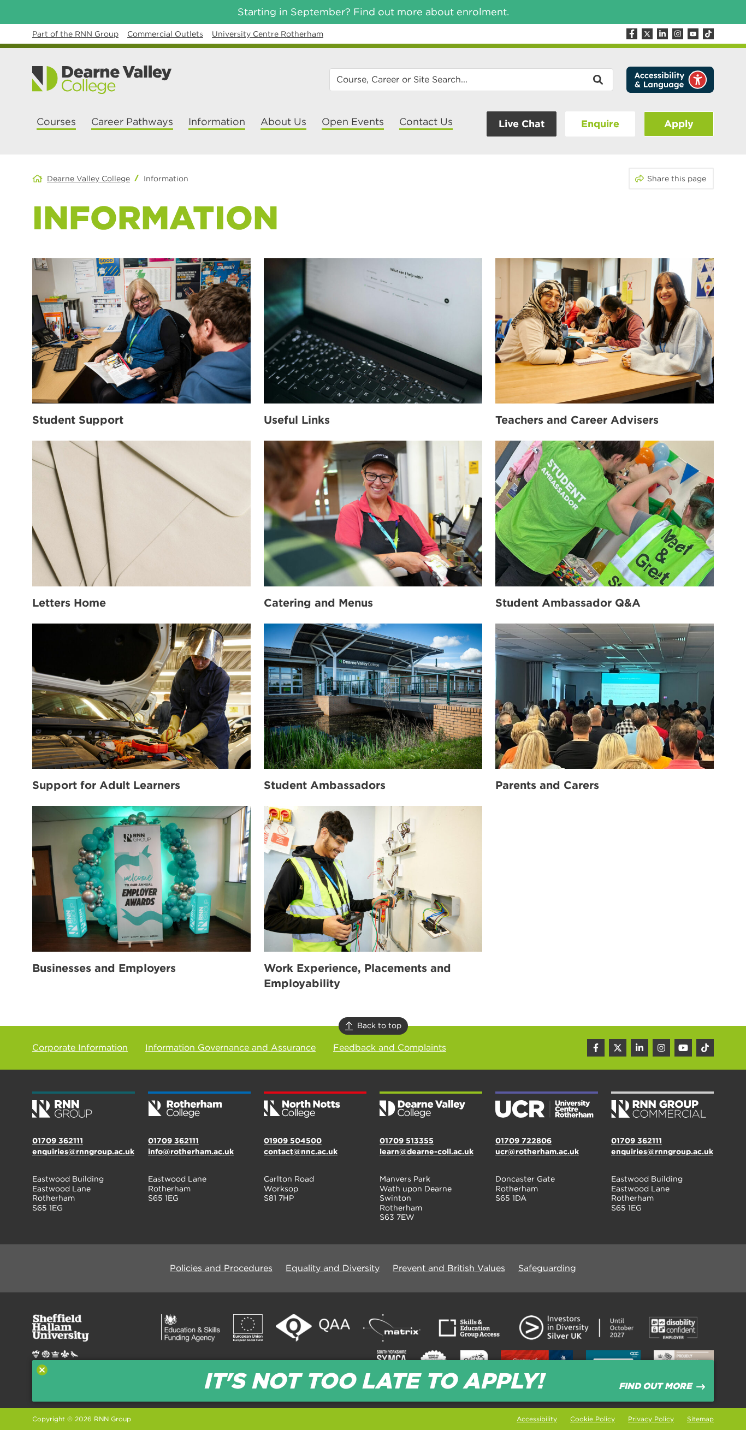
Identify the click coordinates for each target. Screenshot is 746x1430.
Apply (679, 123)
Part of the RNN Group (75, 33)
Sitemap (700, 1419)
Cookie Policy (592, 1419)
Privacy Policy (651, 1419)
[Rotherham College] (199, 1106)
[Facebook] (631, 33)
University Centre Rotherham (267, 33)
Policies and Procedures (221, 1268)
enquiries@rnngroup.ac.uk (83, 1151)
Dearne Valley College (88, 178)
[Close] (42, 1369)
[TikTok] (708, 33)
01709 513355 (407, 1140)
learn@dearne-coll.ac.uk (426, 1151)
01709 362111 (57, 1140)
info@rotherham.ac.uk (191, 1151)
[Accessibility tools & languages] (670, 80)
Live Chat (521, 123)
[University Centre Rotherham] (546, 1106)
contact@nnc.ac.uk (301, 1151)
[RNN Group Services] (662, 1106)
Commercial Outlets (165, 33)
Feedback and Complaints (389, 1047)
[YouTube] (693, 33)
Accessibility (537, 1419)
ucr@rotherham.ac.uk (537, 1151)
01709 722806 (523, 1140)
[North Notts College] (315, 1106)
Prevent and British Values (449, 1268)
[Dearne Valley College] (102, 80)
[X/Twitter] (647, 33)
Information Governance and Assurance (230, 1047)
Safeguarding (547, 1268)
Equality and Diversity (333, 1268)
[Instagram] (677, 33)
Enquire (600, 123)
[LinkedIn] (662, 33)
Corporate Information (80, 1047)
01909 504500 (293, 1140)
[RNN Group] (83, 1106)
